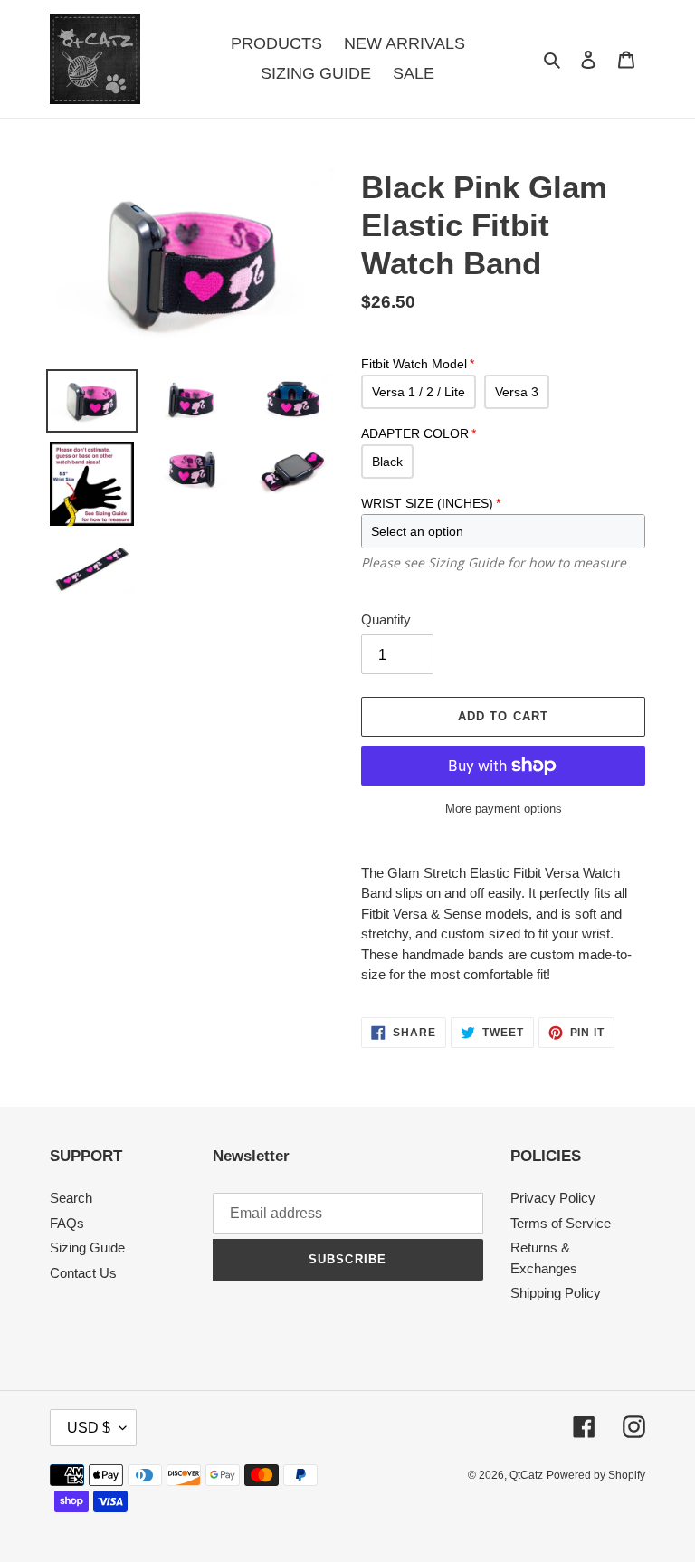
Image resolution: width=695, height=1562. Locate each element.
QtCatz (526, 1475)
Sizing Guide (87, 1247)
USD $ (88, 1427)
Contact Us (83, 1273)
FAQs (67, 1223)
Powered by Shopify (596, 1475)
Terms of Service (560, 1223)
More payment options (503, 808)
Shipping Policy (555, 1292)
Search (71, 1197)
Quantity (386, 619)
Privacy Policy (552, 1197)
